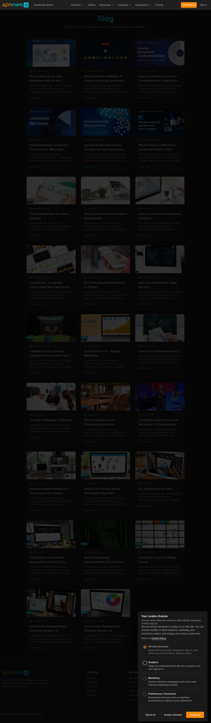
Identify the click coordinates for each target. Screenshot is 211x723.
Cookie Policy (158, 638)
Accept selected (173, 714)
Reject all (151, 714)
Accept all (195, 714)
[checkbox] (144, 647)
